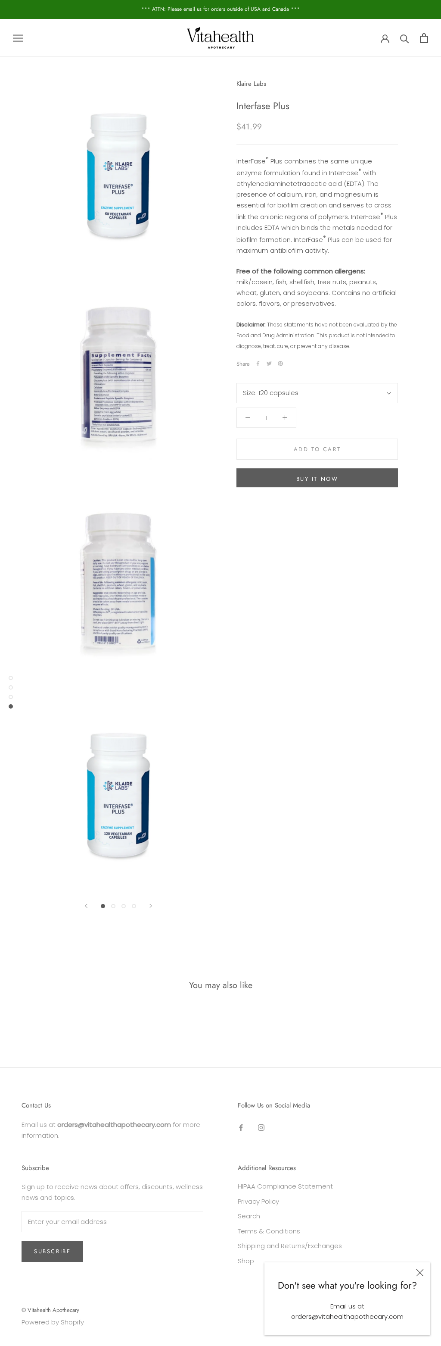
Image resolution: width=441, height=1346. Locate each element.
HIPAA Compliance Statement (285, 1186)
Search (249, 1215)
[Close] (420, 1273)
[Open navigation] (18, 37)
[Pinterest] (280, 363)
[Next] (150, 906)
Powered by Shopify (53, 1322)
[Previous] (86, 906)
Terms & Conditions (269, 1231)
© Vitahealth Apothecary (50, 1310)
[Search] (404, 38)
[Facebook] (258, 363)
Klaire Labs (251, 83)
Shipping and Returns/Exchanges (290, 1245)
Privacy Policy (258, 1201)
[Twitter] (269, 363)
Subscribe (52, 1251)
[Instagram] (261, 1127)
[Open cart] (424, 38)
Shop (246, 1260)
